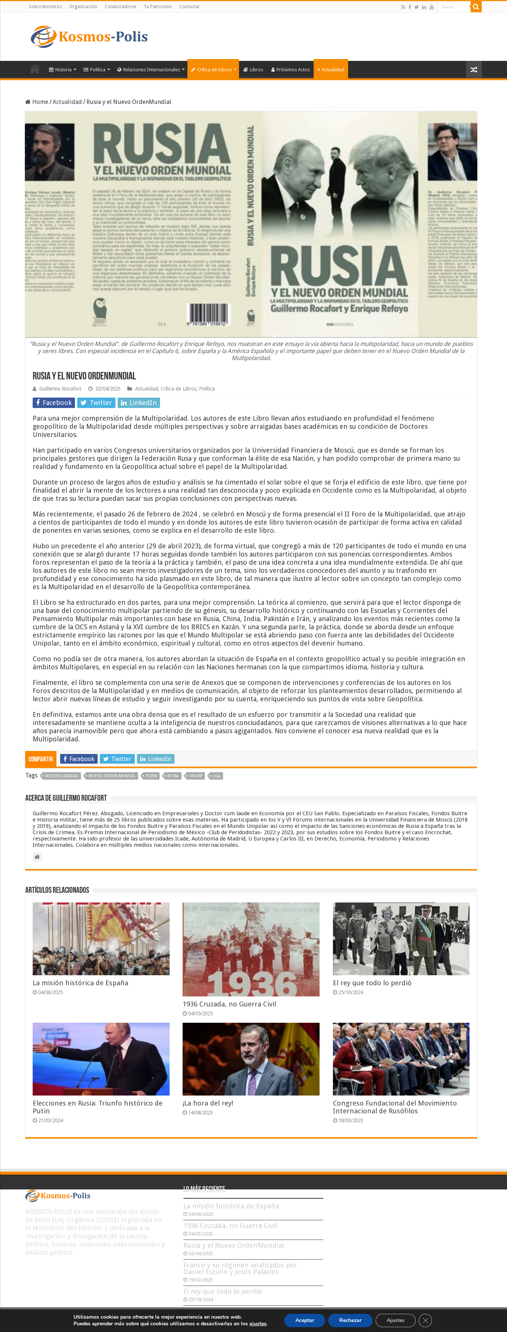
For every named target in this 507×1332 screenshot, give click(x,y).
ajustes (257, 1323)
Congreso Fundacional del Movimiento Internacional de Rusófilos (395, 1107)
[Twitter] (416, 7)
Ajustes (396, 1320)
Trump (195, 776)
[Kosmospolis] (89, 35)
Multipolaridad (61, 776)
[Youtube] (432, 7)
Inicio (35, 68)
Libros (256, 69)
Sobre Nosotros (45, 6)
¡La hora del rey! (208, 1103)
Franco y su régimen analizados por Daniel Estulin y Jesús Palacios (240, 1268)
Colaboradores (120, 6)
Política (97, 69)
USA (216, 776)
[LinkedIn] (424, 7)
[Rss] (403, 7)
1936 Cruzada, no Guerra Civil (229, 1004)
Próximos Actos (293, 69)
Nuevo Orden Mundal (112, 776)
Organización (83, 6)
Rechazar (350, 1320)
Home (39, 101)
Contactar (189, 6)
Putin (151, 776)
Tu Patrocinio (158, 6)
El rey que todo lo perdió (372, 983)
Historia (63, 69)
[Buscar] (476, 6)
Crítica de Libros (214, 69)
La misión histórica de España (80, 983)
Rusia (173, 776)
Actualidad (333, 69)
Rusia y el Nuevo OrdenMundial (233, 1245)
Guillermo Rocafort (60, 389)
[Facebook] (410, 7)
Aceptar (304, 1320)
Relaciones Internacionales (151, 69)
